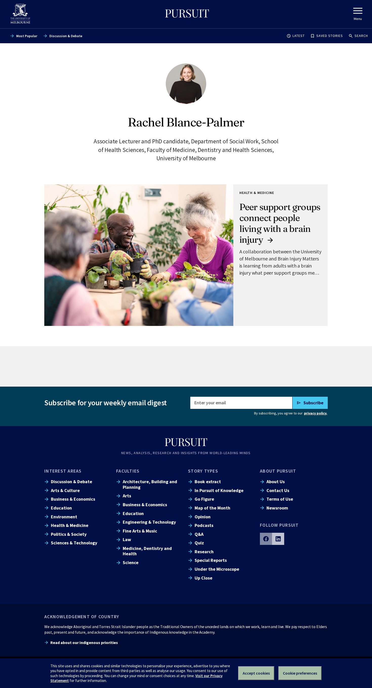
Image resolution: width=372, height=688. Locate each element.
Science (130, 562)
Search (361, 35)
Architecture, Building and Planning (150, 484)
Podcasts (204, 525)
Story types (203, 471)
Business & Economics (73, 499)
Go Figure (204, 499)
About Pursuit (278, 471)
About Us (275, 481)
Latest (299, 35)
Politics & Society (69, 534)
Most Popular (26, 36)
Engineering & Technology (149, 522)
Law (127, 539)
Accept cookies (256, 673)
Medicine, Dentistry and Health (147, 551)
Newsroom (277, 508)
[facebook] (266, 539)
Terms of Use (279, 499)
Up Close (203, 578)
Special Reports (211, 560)
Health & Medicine (69, 525)
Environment (64, 517)
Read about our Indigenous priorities (84, 642)
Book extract (208, 481)
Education (61, 508)
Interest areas (63, 471)
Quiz (199, 543)
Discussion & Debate (65, 36)
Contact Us (277, 490)
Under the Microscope (217, 569)
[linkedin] (278, 539)
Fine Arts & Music (140, 531)
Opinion (203, 517)
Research (204, 551)
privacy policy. (315, 413)
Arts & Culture (65, 490)
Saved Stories (329, 35)
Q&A (199, 534)
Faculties (127, 471)
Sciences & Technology (74, 543)
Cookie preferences (300, 673)
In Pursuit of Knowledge (219, 490)
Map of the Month (212, 508)
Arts (127, 496)
